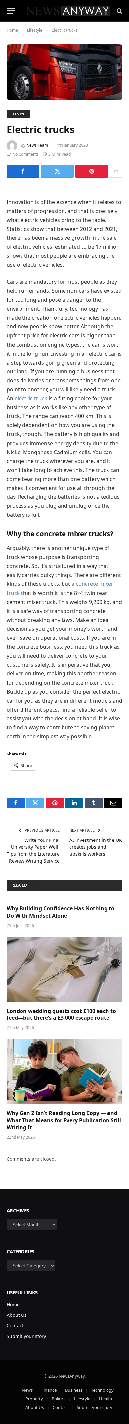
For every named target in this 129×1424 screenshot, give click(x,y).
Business (73, 1390)
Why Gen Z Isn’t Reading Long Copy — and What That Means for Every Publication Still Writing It (64, 1120)
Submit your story (26, 1336)
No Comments (25, 154)
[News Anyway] (67, 11)
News (27, 1390)
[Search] (118, 10)
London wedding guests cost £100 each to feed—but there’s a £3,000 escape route (61, 1014)
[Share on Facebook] (23, 171)
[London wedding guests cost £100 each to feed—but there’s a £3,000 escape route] (64, 969)
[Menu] (11, 10)
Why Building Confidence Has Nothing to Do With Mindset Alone (60, 912)
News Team (37, 145)
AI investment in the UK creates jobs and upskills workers (95, 847)
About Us (17, 1315)
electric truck (31, 398)
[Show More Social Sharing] (116, 171)
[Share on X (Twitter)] (57, 171)
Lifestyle (18, 113)
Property (34, 1399)
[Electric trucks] (64, 72)
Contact (15, 1325)
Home (13, 1304)
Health (105, 1399)
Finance (49, 1390)
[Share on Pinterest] (91, 171)
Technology (102, 1390)
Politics (58, 1399)
